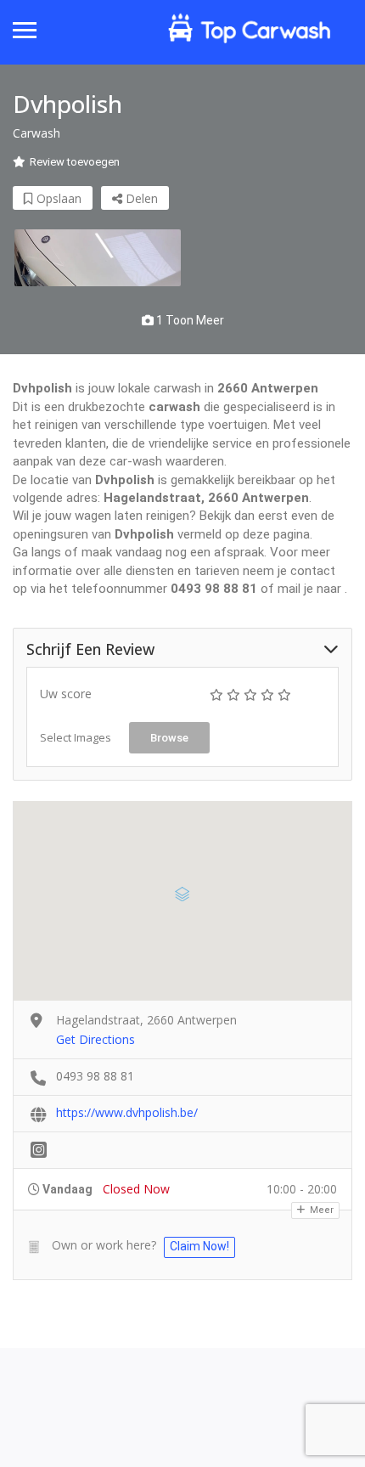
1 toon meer (189, 320)
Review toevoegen (75, 161)
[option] (97, 258)
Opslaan (57, 198)
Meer (320, 1210)
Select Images (75, 737)
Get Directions (95, 1039)
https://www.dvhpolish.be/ (127, 1112)
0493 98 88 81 (95, 1076)
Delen (140, 198)
